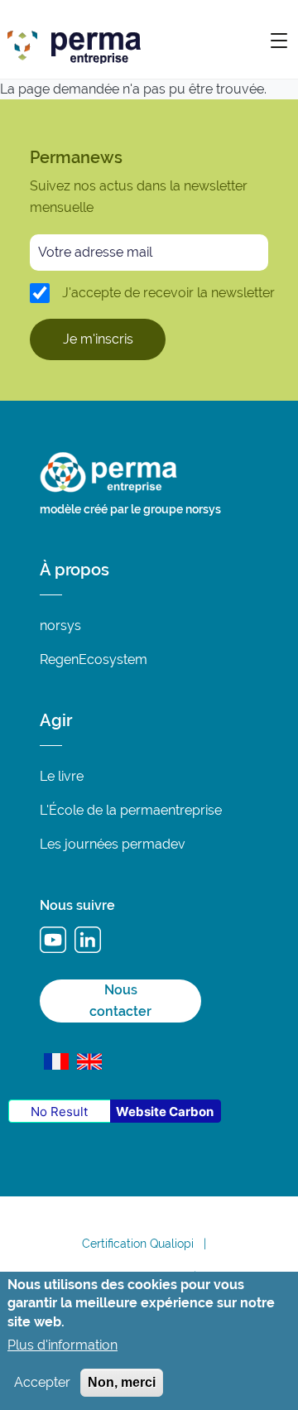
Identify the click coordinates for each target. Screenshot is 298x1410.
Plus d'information (62, 1345)
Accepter (42, 1382)
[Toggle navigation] (279, 39)
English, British (89, 1061)
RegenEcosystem (93, 659)
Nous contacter (120, 1000)
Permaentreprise (166, 42)
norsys (60, 625)
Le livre (62, 776)
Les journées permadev (112, 844)
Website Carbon (165, 1111)
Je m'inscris (98, 339)
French (56, 1061)
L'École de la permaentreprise (131, 810)
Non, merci (122, 1382)
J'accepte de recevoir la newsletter (168, 293)
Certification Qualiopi (138, 1243)
